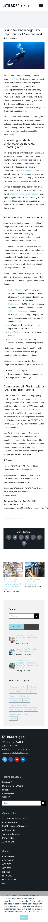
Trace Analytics (25, 170)
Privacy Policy (35, 912)
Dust (10, 332)
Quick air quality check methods (24, 194)
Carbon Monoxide (15, 290)
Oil (9, 325)
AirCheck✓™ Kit (25, 410)
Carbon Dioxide (15, 304)
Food (12, 696)
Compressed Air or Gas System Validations (26, 650)
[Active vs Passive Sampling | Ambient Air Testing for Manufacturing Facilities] (12, 664)
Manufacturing (22, 696)
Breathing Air (8, 519)
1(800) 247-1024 (23, 750)
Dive (15, 519)
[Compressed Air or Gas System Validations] (12, 651)
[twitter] (4, 759)
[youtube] (16, 759)
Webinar (13, 718)
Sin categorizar (30, 709)
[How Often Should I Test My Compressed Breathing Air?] (35, 563)
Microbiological (15, 700)
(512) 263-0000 (8, 750)
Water (26, 714)
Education (21, 519)
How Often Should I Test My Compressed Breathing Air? (34, 581)
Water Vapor (13, 339)
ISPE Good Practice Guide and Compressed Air (26, 637)
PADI (16, 79)
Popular (16, 627)
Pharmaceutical (16, 709)
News (26, 700)
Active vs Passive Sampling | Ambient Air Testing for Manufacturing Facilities (27, 664)
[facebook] (10, 759)
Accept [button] (24, 917)
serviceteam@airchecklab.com (15, 753)
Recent (32, 627)
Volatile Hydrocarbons (17, 311)
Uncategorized (15, 714)
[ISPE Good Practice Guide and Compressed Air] (12, 638)
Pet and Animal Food (18, 705)
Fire (34, 691)
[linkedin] (23, 759)
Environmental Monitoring (19, 691)
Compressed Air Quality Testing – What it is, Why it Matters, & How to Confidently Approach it (12, 584)
